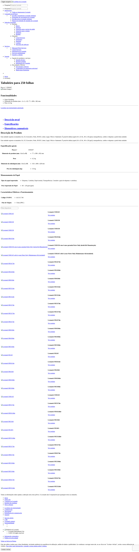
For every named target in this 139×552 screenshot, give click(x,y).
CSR (6, 519)
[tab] (71, 119)
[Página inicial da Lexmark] (19, 1)
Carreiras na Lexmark (11, 501)
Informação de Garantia (19, 51)
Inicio (6, 76)
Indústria (18, 32)
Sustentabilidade (9, 523)
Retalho (18, 34)
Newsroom (8, 511)
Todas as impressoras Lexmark (21, 12)
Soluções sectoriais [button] (10, 22)
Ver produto (51, 215)
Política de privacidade (11, 538)
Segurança (19, 39)
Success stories (9, 518)
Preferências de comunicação (13, 513)
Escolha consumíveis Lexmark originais (24, 15)
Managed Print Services (19, 48)
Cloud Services (20, 38)
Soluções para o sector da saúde (25, 29)
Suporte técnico (20, 60)
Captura (18, 43)
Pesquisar (7, 5)
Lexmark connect (10, 521)
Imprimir (18, 41)
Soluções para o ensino (23, 31)
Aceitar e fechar (6, 549)
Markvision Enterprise (22, 70)
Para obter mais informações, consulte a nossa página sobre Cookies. (26, 546)
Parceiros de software (22, 44)
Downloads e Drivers (22, 66)
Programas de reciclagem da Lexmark (23, 17)
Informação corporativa (11, 536)
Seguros (18, 27)
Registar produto (21, 61)
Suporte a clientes (17, 55)
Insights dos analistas (11, 503)
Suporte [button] (7, 56)
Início (6, 498)
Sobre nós (7, 499)
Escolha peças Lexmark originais (22, 19)
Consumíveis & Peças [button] (11, 14)
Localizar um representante (13, 508)
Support (7, 515)
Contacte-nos (8, 509)
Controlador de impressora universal (26, 68)
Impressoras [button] (8, 10)
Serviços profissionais (18, 53)
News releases (9, 505)
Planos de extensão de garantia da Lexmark (25, 21)
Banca (18, 26)
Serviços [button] (7, 46)
